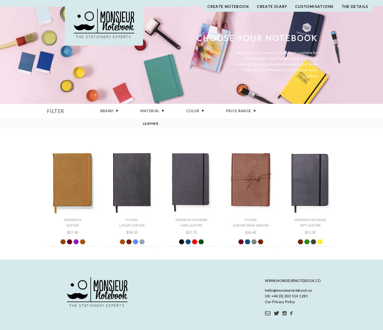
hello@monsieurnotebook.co (288, 290)
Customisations (314, 6)
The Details (355, 6)
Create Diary (272, 6)
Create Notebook (228, 6)
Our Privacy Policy (280, 302)
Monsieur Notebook (104, 25)
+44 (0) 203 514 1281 (289, 296)
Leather (150, 123)
